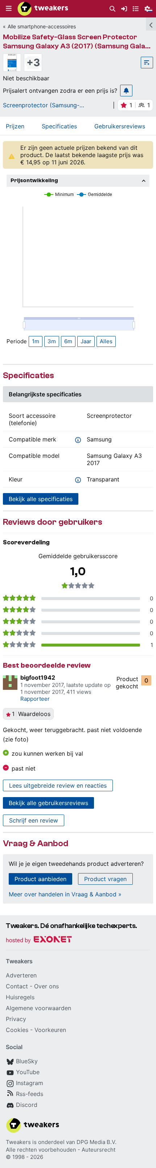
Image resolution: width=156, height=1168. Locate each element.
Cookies (17, 1029)
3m (52, 341)
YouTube (28, 1072)
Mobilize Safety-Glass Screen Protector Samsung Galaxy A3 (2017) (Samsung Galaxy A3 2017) (78, 46)
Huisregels (20, 997)
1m (35, 341)
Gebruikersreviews (119, 126)
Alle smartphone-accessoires (42, 26)
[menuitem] (112, 8)
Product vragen (105, 879)
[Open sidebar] (151, 24)
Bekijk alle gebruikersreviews (48, 803)
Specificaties (59, 126)
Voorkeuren (50, 1029)
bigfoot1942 (37, 677)
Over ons (46, 986)
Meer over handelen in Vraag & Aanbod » (65, 894)
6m (68, 341)
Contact (17, 986)
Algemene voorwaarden (38, 1008)
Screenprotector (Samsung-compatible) (41, 105)
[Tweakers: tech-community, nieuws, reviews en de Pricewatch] (43, 8)
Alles (106, 341)
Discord (26, 1104)
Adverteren (21, 975)
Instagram (29, 1083)
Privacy (16, 1019)
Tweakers (18, 1142)
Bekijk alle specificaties (41, 499)
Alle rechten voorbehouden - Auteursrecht (60, 1149)
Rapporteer (35, 698)
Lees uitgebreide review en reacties (58, 785)
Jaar (86, 341)
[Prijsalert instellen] (126, 90)
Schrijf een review (33, 820)
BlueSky (27, 1061)
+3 (33, 62)
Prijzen (15, 126)
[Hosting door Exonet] (39, 940)
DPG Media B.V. (96, 1142)
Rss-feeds (29, 1093)
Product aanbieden (40, 879)
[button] (9, 8)
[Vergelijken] (147, 62)
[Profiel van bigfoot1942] (10, 682)
